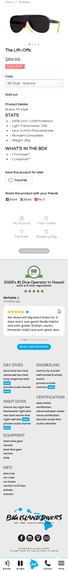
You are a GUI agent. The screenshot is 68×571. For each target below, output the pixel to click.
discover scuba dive (48, 419)
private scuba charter (17, 389)
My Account (21, 223)
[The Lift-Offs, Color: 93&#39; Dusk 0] (34, 25)
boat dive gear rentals (12, 451)
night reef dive (16, 419)
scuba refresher (46, 423)
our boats (9, 481)
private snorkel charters (45, 385)
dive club (9, 473)
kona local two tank (15, 370)
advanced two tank (15, 375)
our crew (9, 477)
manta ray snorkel (48, 370)
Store (9, 2)
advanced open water (50, 411)
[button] (18, 180)
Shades (24, 2)
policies (8, 489)
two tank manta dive (16, 415)
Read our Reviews (34, 346)
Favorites (22, 236)
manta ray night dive (16, 407)
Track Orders (46, 223)
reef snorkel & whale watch (49, 377)
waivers (8, 494)
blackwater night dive (17, 411)
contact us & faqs (14, 485)
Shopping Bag (46, 236)
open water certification (43, 405)
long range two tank (16, 381)
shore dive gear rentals (13, 443)
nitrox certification (47, 415)
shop (6, 457)
